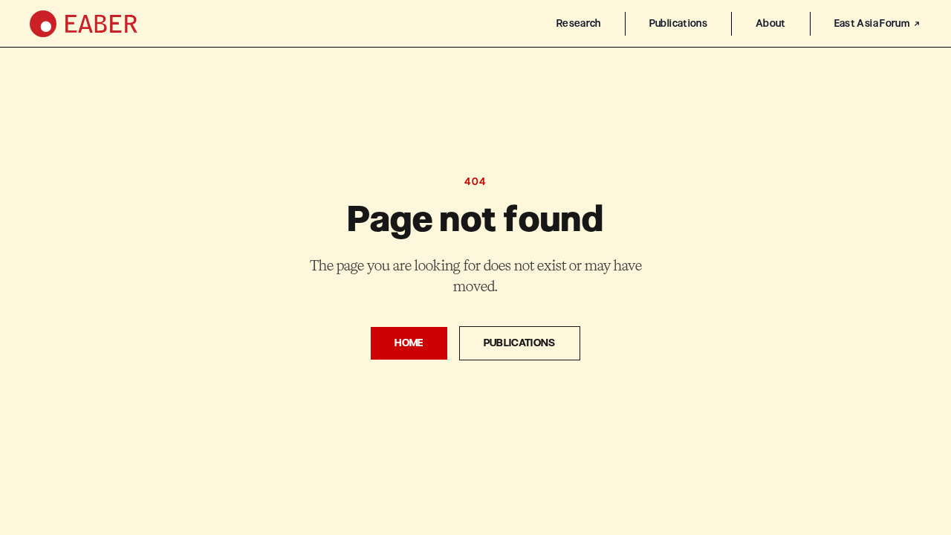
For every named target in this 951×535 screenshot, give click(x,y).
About (771, 23)
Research (578, 23)
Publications (678, 23)
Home (409, 343)
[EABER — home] (83, 23)
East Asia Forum (871, 23)
